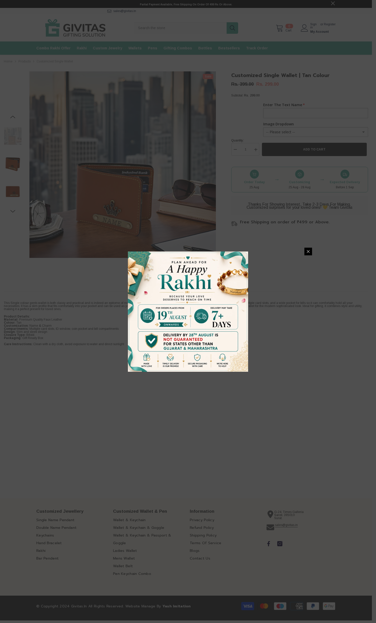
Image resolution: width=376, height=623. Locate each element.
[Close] (308, 251)
